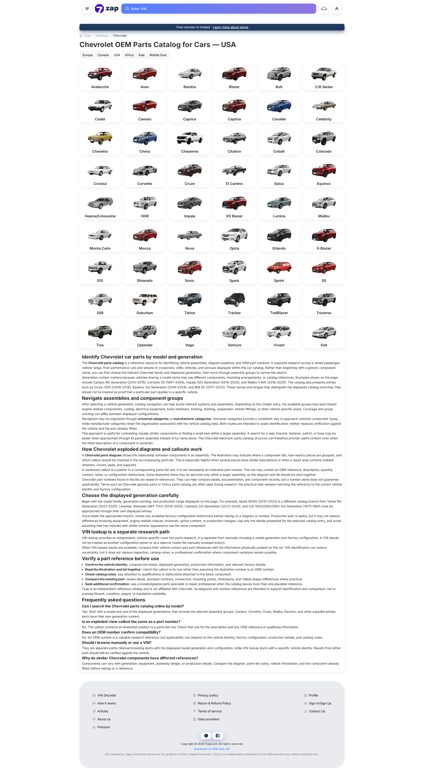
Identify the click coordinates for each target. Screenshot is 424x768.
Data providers (208, 719)
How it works (106, 703)
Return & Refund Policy (214, 703)
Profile (313, 695)
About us (103, 719)
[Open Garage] (324, 9)
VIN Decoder (106, 695)
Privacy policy (208, 695)
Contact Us (317, 711)
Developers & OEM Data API (212, 749)
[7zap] (107, 8)
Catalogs (101, 35)
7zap (87, 35)
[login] (337, 9)
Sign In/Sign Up (320, 703)
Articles (102, 711)
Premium (103, 727)
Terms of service (210, 711)
